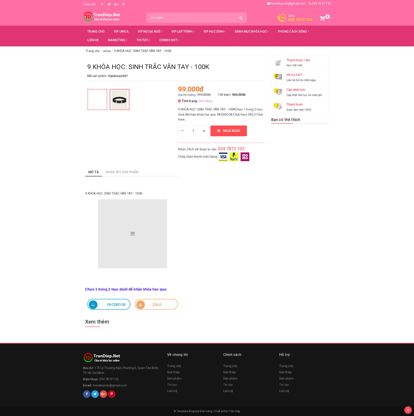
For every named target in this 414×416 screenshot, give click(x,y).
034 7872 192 (321, 3)
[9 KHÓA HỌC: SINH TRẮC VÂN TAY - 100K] (97, 99)
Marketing (117, 40)
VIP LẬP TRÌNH (182, 31)
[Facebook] (102, 4)
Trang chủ (95, 31)
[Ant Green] (123, 357)
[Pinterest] (123, 4)
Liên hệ (93, 40)
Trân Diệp (234, 411)
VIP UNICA (121, 31)
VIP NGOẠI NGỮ (149, 31)
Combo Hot (168, 40)
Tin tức (142, 40)
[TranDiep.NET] (102, 16)
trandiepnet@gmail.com (110, 385)
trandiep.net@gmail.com (288, 3)
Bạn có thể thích (285, 119)
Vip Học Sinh (214, 31)
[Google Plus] (116, 4)
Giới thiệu (173, 372)
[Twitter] (109, 4)
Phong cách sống (293, 31)
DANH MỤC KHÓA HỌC (251, 31)
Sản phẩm (174, 378)
